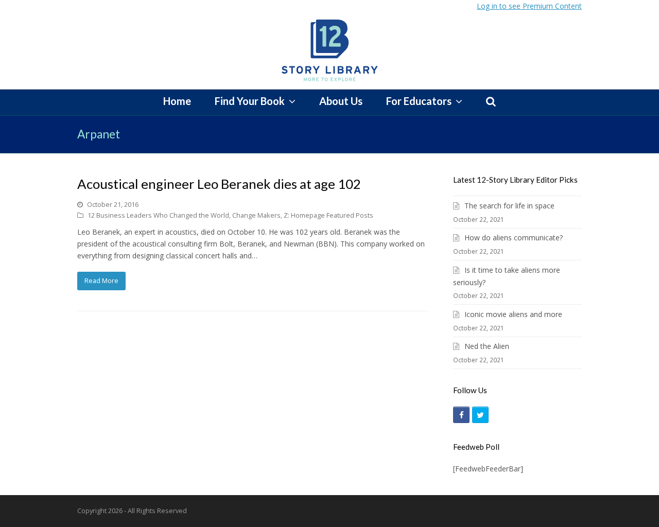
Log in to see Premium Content (529, 6)
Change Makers (256, 215)
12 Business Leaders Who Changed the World (158, 215)
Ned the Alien (486, 346)
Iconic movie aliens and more (513, 314)
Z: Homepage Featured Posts (328, 215)
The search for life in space (509, 205)
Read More (101, 280)
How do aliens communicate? (513, 237)
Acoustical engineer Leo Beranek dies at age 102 (219, 183)
